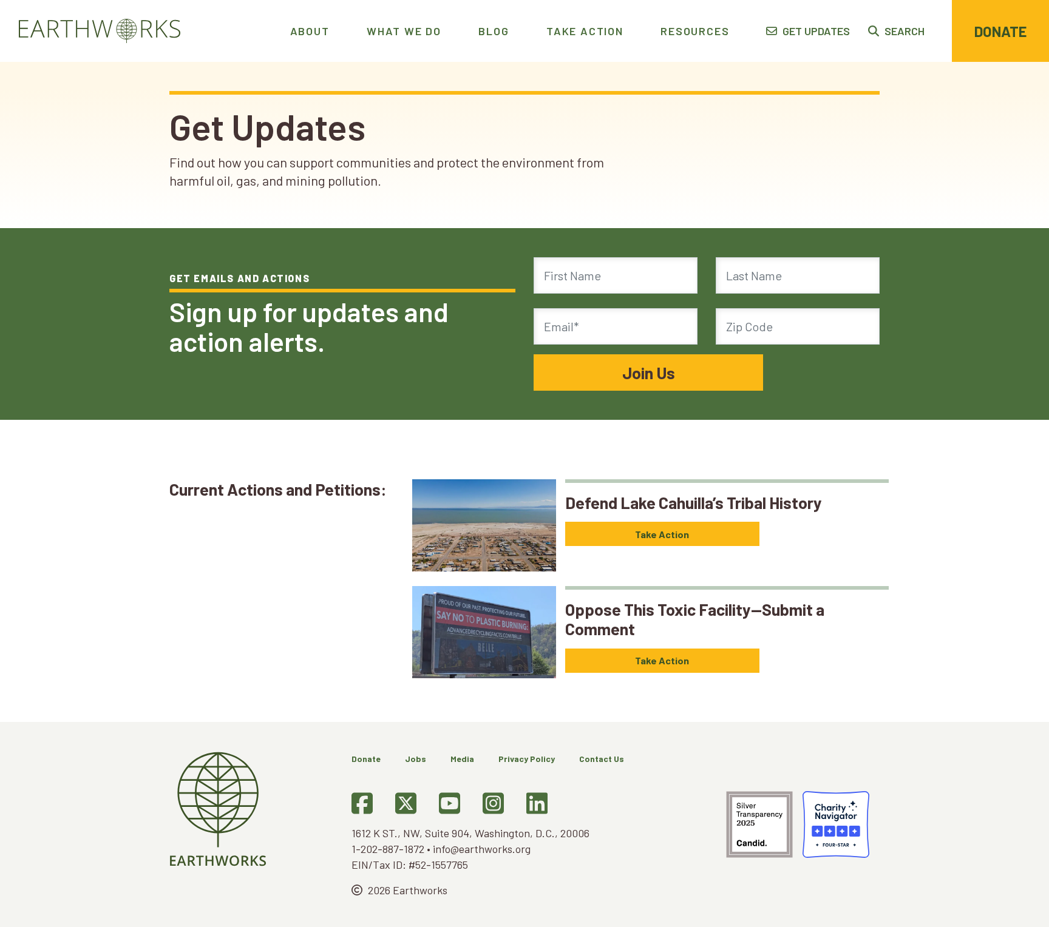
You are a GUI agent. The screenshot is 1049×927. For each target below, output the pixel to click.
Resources (694, 31)
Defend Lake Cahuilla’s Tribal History (693, 502)
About (310, 31)
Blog (493, 31)
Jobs (415, 758)
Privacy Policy (526, 758)
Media (462, 758)
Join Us (648, 372)
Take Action (584, 31)
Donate (1000, 31)
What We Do (404, 31)
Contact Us (601, 758)
